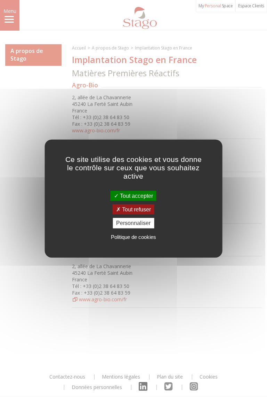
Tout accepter (136, 196)
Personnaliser (133, 223)
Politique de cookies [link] (133, 237)
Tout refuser (136, 209)
